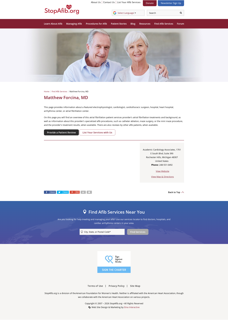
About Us (96, 2)
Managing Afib (74, 23)
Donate (150, 3)
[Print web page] (83, 192)
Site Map (135, 286)
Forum (180, 23)
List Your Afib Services (128, 2)
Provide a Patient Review (61, 132)
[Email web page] (89, 192)
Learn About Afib (53, 23)
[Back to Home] (62, 9)
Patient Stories (119, 23)
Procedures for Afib (96, 23)
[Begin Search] (181, 13)
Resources (144, 23)
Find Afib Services (163, 23)
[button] (75, 192)
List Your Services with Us (97, 132)
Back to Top (174, 192)
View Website (162, 171)
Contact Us (109, 2)
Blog (133, 23)
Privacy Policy (117, 286)
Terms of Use (95, 286)
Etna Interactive (132, 307)
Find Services (137, 232)
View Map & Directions (162, 176)
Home (46, 91)
